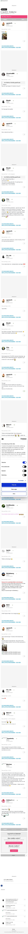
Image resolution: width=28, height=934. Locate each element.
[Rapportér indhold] (11, 29)
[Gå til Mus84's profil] (3, 101)
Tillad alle (14, 484)
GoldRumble (10, 505)
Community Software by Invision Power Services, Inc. (14, 932)
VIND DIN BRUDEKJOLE (12, 910)
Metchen (9, 764)
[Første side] (2, 19)
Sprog (13, 929)
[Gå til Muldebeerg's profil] (3, 574)
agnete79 (7, 13)
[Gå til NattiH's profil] (3, 551)
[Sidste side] (26, 19)
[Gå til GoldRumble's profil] (3, 506)
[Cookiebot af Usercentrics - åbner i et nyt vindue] (20, 439)
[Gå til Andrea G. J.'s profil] (3, 801)
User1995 (9, 906)
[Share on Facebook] (2, 886)
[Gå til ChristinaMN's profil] (3, 74)
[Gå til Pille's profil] (3, 200)
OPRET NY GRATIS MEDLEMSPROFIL (14, 842)
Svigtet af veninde (9, 922)
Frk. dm (8, 255)
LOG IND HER (14, 850)
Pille (7, 199)
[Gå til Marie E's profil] (3, 425)
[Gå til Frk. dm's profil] (3, 256)
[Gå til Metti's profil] (3, 605)
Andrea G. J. (10, 800)
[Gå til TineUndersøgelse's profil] (3, 900)
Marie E (8, 425)
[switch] (24, 467)
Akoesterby (10, 738)
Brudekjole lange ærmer (10, 905)
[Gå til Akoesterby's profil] (4, 738)
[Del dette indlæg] (25, 29)
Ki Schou (8, 912)
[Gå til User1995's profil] (3, 906)
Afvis (14, 493)
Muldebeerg (10, 573)
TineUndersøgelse (10, 901)
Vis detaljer (21, 480)
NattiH (8, 550)
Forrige (5, 19)
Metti (8, 605)
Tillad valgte (14, 489)
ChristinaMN (10, 73)
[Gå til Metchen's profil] (4, 764)
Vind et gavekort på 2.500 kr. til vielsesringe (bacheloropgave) (12, 900)
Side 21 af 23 (14, 19)
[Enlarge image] (11, 559)
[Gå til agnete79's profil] (3, 24)
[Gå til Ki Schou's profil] (4, 910)
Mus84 (8, 100)
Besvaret (6, 29)
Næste (23, 19)
